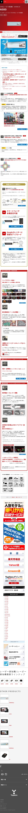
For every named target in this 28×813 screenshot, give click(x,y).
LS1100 (6, 635)
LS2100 (6, 633)
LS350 (6, 628)
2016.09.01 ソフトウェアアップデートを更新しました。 (12, 69)
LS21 (6, 640)
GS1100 (6, 636)
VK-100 (6, 619)
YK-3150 (6, 596)
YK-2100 (6, 609)
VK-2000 (6, 622)
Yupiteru (1, 1)
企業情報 (2, 799)
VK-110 (6, 606)
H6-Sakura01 (7, 614)
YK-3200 (6, 599)
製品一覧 (8, 35)
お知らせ (2, 801)
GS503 (6, 638)
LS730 (6, 631)
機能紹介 (13, 497)
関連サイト (4, 785)
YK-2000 (6, 620)
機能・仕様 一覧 (19, 497)
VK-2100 (6, 611)
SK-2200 (6, 601)
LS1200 (6, 630)
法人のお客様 (2, 808)
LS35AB (6, 627)
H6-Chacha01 (7, 615)
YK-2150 (6, 598)
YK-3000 (6, 623)
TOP (24, 774)
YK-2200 (6, 603)
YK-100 (6, 617)
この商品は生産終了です (14, 641)
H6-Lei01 (6, 612)
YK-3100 (6, 607)
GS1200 (6, 625)
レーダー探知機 (14, 35)
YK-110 (6, 604)
